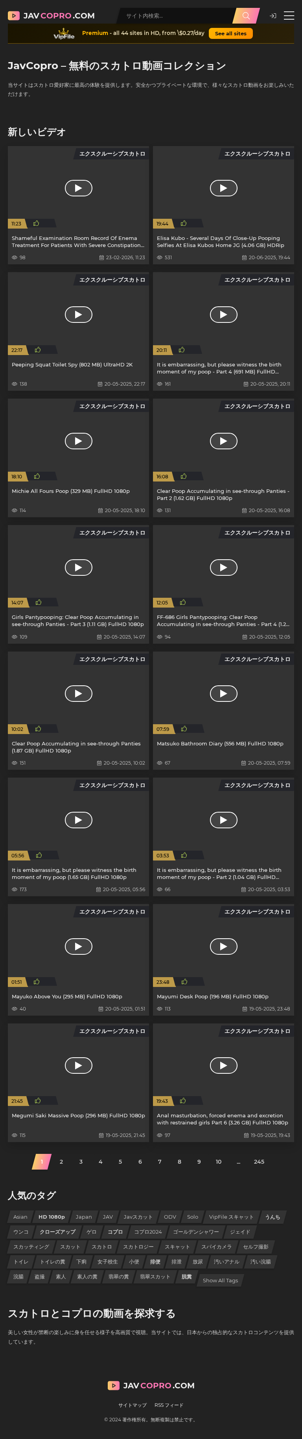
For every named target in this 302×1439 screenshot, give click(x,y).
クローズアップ (58, 1231)
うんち (272, 1217)
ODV (170, 1217)
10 (218, 1161)
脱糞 (187, 1276)
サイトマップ (132, 1405)
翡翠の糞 (119, 1276)
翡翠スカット (155, 1276)
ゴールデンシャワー (196, 1231)
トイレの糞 (52, 1261)
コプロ (115, 1231)
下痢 (81, 1261)
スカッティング (31, 1246)
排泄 (176, 1261)
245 (259, 1161)
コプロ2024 (148, 1231)
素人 (61, 1276)
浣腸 (18, 1276)
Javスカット (138, 1217)
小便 (134, 1261)
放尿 (198, 1261)
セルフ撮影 (256, 1246)
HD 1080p (52, 1217)
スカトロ (102, 1246)
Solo (192, 1217)
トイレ (21, 1261)
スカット (70, 1246)
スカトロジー (138, 1246)
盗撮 (40, 1276)
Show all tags (220, 1280)
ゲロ (92, 1231)
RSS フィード (169, 1405)
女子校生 (108, 1261)
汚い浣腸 (260, 1261)
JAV (108, 1217)
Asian (20, 1217)
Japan (84, 1217)
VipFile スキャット (231, 1217)
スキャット (177, 1246)
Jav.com (59, 15)
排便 (155, 1261)
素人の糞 (87, 1276)
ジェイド (240, 1231)
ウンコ (21, 1231)
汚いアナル (226, 1261)
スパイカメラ (216, 1246)
